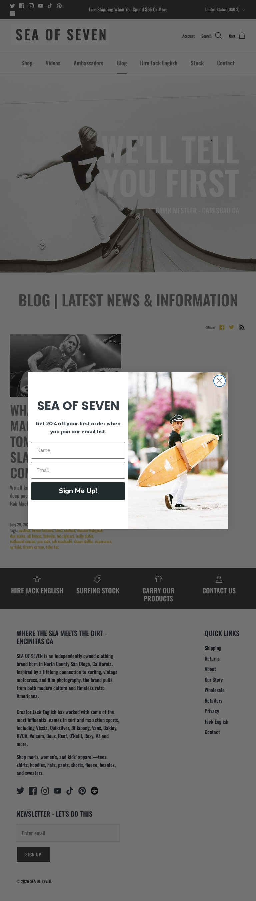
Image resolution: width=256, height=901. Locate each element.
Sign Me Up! (78, 490)
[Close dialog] (219, 381)
